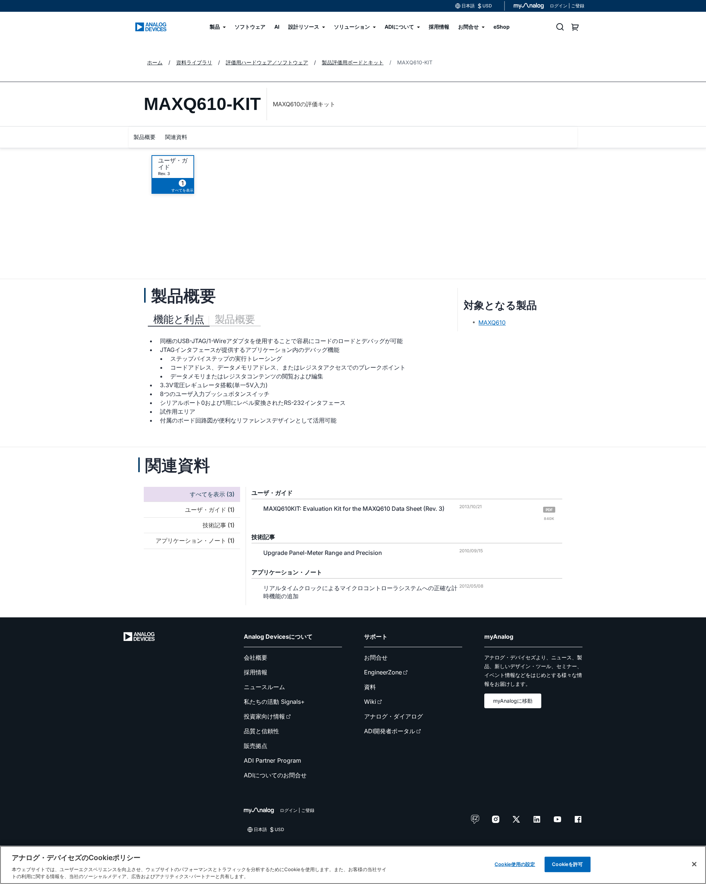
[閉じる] (694, 864)
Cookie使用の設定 (515, 864)
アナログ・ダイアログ (393, 716)
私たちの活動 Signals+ (274, 701)
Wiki (370, 701)
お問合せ (376, 657)
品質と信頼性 (261, 731)
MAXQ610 (492, 322)
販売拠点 (255, 745)
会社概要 (255, 657)
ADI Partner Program (272, 760)
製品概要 (144, 136)
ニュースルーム (264, 687)
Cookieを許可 (567, 864)
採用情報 (255, 672)
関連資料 (176, 136)
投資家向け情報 (264, 716)
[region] (353, 865)
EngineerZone (383, 672)
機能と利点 (178, 319)
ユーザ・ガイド (173, 163)
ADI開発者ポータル (389, 731)
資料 (370, 687)
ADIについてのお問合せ (275, 775)
